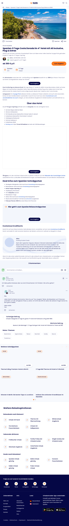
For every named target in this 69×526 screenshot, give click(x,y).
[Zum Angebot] (34, 213)
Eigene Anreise (18, 334)
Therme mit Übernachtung (35, 420)
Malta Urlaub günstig (34, 460)
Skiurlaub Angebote (15, 447)
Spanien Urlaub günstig (14, 460)
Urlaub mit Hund (14, 420)
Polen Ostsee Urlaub (34, 467)
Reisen (7, 7)
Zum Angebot (59, 64)
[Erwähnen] (65, 270)
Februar (28, 334)
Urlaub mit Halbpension (34, 427)
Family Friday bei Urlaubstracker (36, 440)
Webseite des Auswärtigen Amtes (55, 175)
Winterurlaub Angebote (56, 420)
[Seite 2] (35, 399)
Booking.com (9, 124)
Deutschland (7, 334)
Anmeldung (31, 184)
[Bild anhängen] (62, 270)
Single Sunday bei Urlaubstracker (58, 440)
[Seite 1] (33, 399)
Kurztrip (46, 334)
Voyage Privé (17, 94)
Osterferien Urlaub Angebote (36, 447)
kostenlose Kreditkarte (58, 229)
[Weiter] (66, 346)
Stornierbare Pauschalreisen (14, 427)
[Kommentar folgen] (63, 278)
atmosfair (29, 199)
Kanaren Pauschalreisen (57, 460)
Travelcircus (7, 338)
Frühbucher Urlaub (15, 440)
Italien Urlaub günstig (13, 467)
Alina (11, 58)
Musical (54, 334)
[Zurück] (62, 346)
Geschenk (37, 334)
